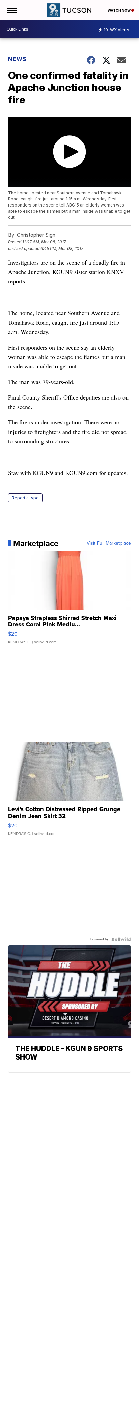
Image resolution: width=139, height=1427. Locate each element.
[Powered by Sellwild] (121, 939)
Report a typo (25, 497)
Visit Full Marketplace (109, 543)
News (17, 59)
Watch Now (119, 10)
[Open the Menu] (11, 10)
